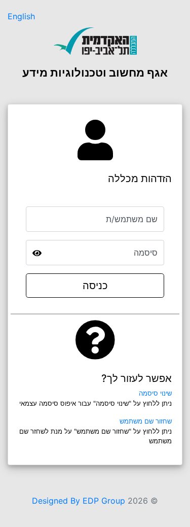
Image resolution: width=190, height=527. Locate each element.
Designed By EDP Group (78, 501)
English (21, 16)
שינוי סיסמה (155, 393)
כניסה (95, 285)
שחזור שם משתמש (146, 421)
